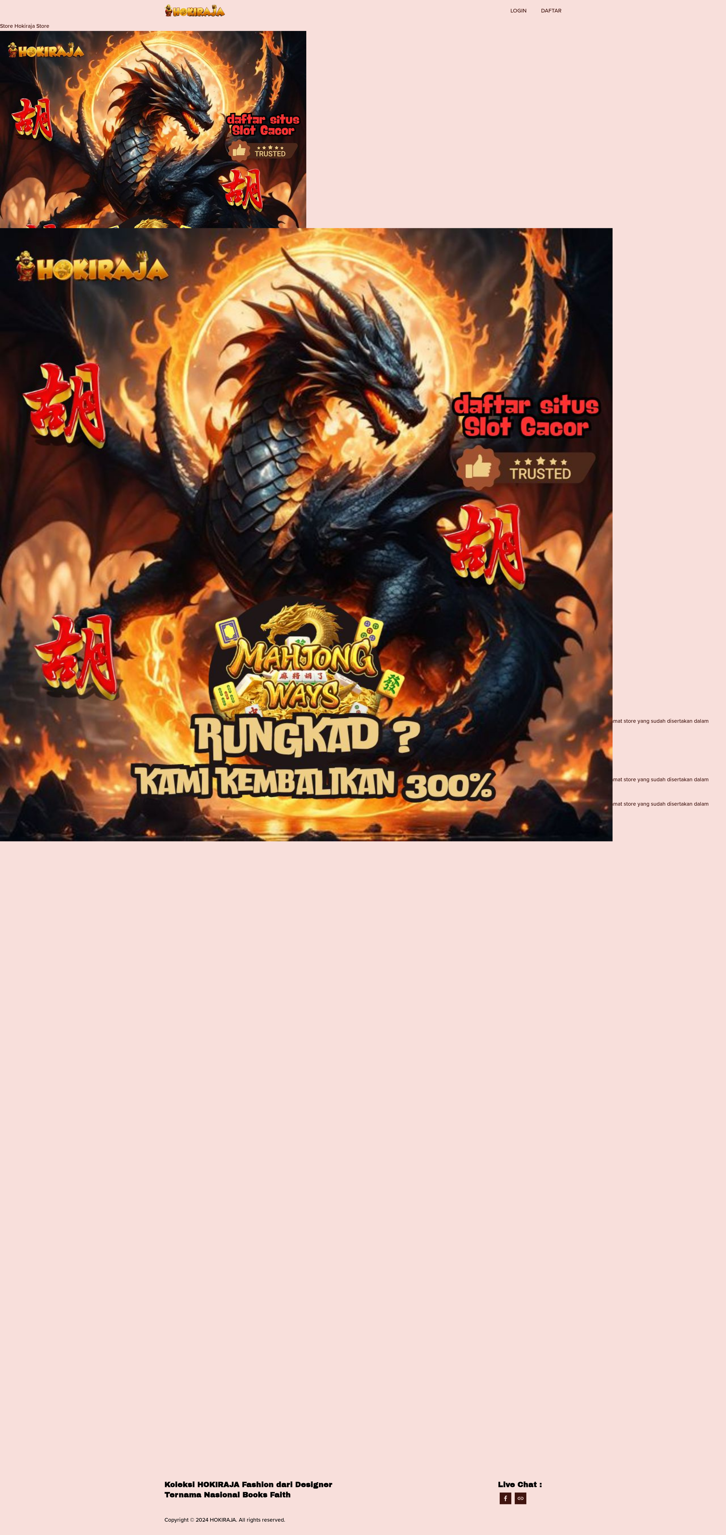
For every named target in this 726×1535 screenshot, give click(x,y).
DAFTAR (551, 10)
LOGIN (518, 10)
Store (6, 26)
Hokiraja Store (31, 26)
